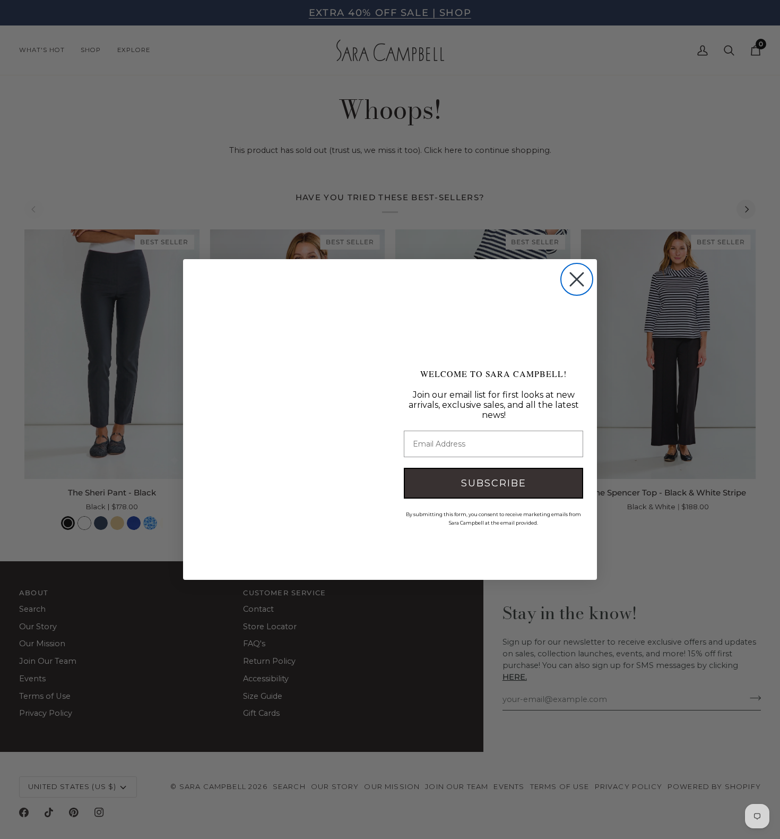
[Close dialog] (577, 279)
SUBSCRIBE (493, 483)
